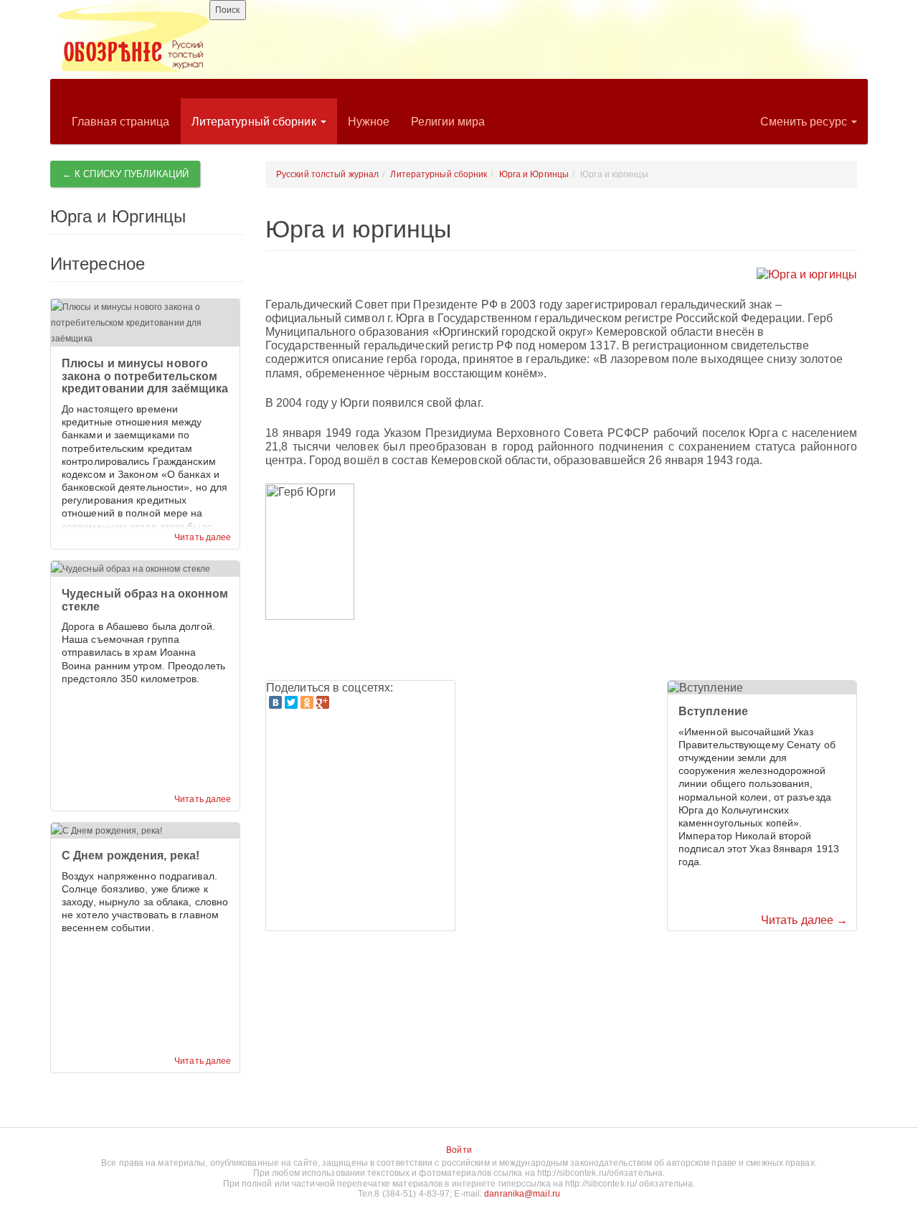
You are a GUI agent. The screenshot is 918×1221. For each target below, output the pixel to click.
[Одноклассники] (307, 702)
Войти (459, 1150)
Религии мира (448, 122)
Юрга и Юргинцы (534, 174)
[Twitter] (291, 702)
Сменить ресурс (805, 122)
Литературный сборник (255, 122)
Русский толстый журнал (327, 174)
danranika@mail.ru (522, 1194)
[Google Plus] (322, 702)
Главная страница (121, 122)
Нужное (369, 122)
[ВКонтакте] (275, 702)
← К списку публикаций (125, 174)
